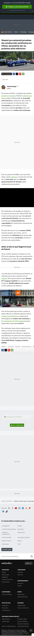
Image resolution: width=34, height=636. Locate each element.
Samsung (31, 32)
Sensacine (20, 583)
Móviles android (6, 541)
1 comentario (7, 74)
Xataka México (6, 619)
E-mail (23, 74)
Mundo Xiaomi (6, 582)
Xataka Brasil (5, 621)
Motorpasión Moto (23, 597)
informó (14, 177)
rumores (12, 96)
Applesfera (5, 577)
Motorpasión (21, 594)
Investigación (6, 526)
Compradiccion (6, 610)
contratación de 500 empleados (14, 321)
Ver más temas (6, 549)
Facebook (14, 74)
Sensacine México (23, 621)
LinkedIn (3, 511)
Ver (18, 425)
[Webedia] (6, 564)
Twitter (17, 74)
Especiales (21, 529)
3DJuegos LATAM (22, 619)
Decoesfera (5, 608)
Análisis (20, 526)
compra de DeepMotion (10, 316)
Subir (27, 563)
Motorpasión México (23, 626)
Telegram (22, 507)
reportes (4, 96)
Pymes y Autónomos (23, 608)
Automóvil (11, 346)
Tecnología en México (24, 537)
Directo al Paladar (7, 594)
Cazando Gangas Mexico (9, 529)
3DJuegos (20, 572)
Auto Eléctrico (27, 346)
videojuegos (5, 544)
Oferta (16, 32)
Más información (27, 634)
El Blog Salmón (22, 605)
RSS (26, 507)
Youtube (15, 507)
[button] (12, 86)
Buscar (31, 556)
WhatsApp (23, 32)
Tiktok (6, 511)
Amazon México (7, 32)
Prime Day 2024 (6, 537)
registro (4, 278)
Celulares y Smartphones (6, 533)
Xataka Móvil (5, 574)
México (20, 541)
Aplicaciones (21, 532)
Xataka (4, 572)
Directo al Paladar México (9, 626)
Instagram (19, 507)
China (18, 346)
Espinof (20, 586)
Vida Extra (20, 574)
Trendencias (5, 605)
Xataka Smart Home (7, 579)
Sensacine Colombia (23, 624)
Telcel (19, 544)
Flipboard (20, 74)
